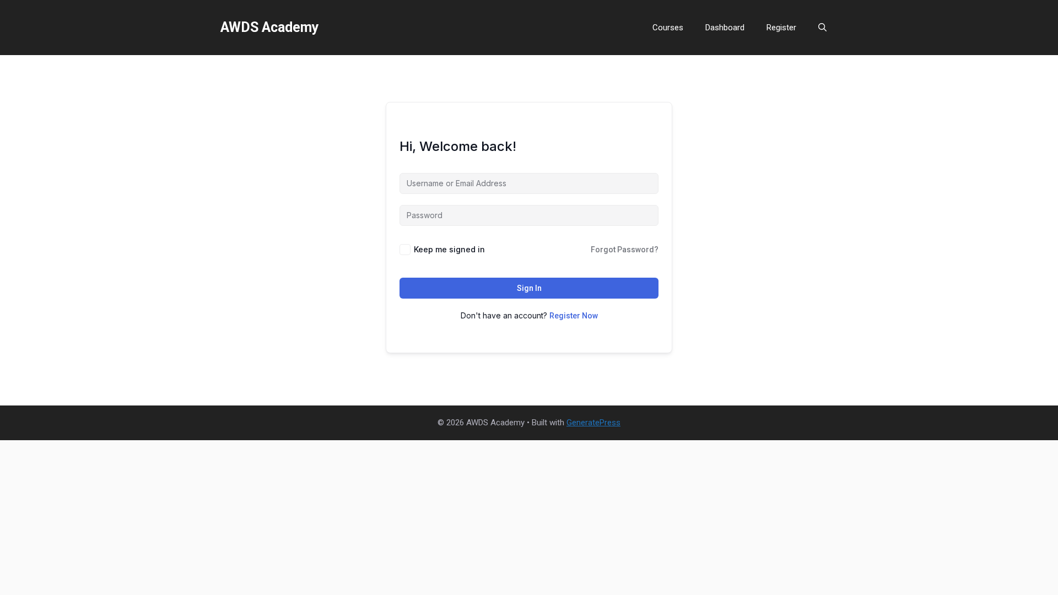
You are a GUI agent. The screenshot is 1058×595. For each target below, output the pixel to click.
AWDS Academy (269, 27)
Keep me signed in (449, 249)
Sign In (529, 288)
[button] (822, 27)
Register (781, 28)
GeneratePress (593, 423)
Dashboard (724, 28)
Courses (667, 28)
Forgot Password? (624, 249)
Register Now (573, 315)
